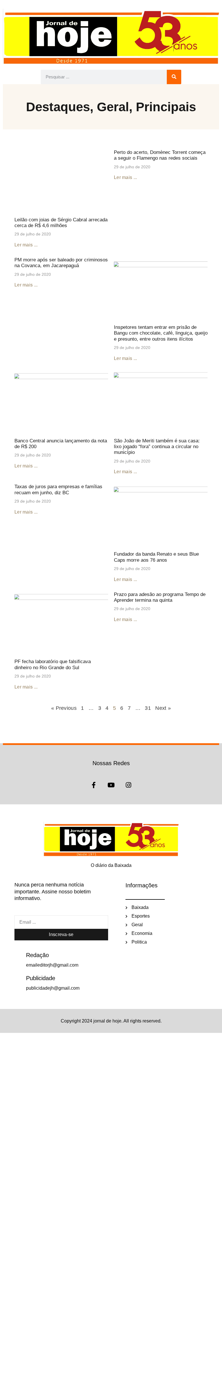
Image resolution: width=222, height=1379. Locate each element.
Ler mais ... (26, 244)
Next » (163, 708)
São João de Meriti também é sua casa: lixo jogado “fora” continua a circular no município (157, 446)
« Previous (64, 708)
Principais (166, 107)
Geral (113, 107)
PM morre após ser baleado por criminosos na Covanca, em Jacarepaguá (61, 262)
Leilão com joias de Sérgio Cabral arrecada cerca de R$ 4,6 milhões (61, 222)
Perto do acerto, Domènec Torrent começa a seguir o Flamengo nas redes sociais (160, 155)
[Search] (174, 77)
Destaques (58, 107)
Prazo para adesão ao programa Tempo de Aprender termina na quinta (160, 597)
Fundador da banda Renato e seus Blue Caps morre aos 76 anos (156, 557)
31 (148, 708)
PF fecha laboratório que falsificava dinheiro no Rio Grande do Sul (52, 664)
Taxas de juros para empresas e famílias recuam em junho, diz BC (58, 489)
